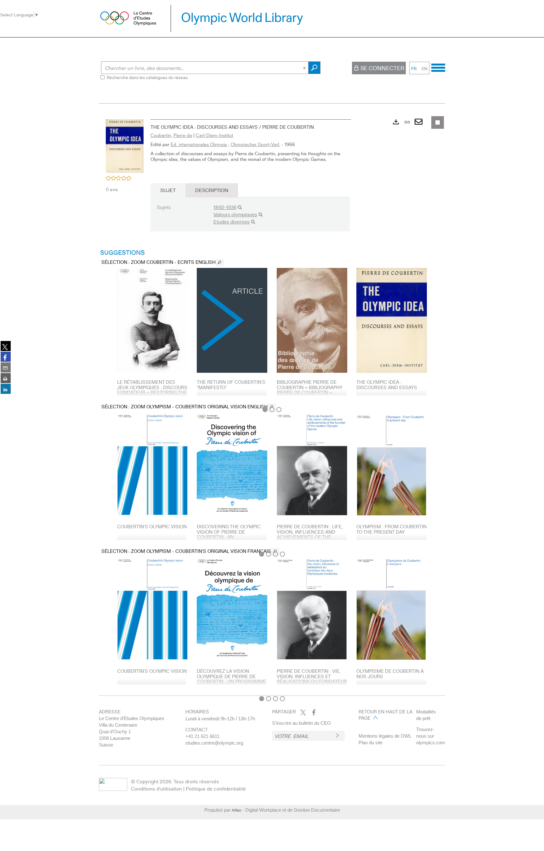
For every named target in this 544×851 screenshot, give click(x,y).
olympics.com (430, 742)
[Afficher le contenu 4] (282, 554)
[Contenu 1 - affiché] (265, 409)
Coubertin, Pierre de (171, 135)
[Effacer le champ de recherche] (305, 67)
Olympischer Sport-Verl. (255, 144)
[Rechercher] (240, 207)
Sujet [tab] (168, 190)
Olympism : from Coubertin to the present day (391, 529)
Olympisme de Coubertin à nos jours (390, 673)
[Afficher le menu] (438, 67)
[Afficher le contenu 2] (272, 409)
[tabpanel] (272, 404)
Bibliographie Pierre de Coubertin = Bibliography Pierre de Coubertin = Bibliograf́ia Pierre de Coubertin (309, 392)
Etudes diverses (231, 221)
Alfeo (236, 810)
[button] (125, 145)
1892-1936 (224, 207)
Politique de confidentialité (216, 788)
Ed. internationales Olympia (199, 144)
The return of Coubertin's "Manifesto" (231, 384)
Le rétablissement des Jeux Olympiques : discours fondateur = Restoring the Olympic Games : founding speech (152, 392)
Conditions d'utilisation (156, 788)
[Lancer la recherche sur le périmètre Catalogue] (314, 67)
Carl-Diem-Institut (214, 135)
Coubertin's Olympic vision (152, 526)
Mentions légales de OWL (385, 736)
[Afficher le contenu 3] (278, 409)
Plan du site (370, 742)
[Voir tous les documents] (220, 262)
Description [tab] (211, 190)
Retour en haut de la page (385, 714)
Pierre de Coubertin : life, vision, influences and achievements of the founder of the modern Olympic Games (310, 537)
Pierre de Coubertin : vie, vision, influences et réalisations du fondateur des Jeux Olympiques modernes (312, 681)
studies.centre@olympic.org (214, 743)
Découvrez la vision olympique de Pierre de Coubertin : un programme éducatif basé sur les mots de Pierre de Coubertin (231, 684)
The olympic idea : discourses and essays (386, 384)
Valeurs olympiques (235, 214)
